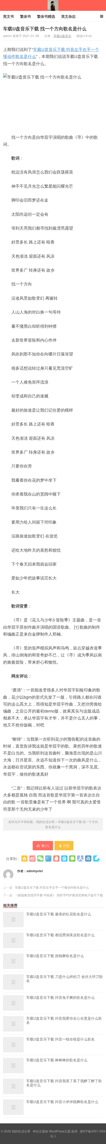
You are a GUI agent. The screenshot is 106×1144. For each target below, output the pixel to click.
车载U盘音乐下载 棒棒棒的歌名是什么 (56, 1060)
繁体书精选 (46, 16)
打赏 (66, 845)
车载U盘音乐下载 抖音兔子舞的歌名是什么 (60, 997)
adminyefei (34, 871)
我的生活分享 (53, 5)
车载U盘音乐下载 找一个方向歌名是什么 (44, 28)
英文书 (8, 16)
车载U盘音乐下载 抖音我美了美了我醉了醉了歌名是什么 (64, 1083)
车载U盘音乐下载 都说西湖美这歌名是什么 (60, 935)
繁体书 (25, 16)
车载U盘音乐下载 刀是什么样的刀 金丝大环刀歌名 (64, 978)
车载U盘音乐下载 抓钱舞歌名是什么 (55, 956)
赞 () (45, 845)
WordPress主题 (59, 1131)
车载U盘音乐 (62, 35)
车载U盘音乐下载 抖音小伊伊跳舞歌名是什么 (62, 1101)
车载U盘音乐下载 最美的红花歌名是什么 (58, 914)
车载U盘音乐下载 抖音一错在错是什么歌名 (60, 1039)
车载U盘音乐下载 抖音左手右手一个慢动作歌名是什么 (52, 887)
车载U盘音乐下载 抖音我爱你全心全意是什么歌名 (64, 1020)
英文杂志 (68, 16)
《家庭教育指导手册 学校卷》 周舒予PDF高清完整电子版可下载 (59, 895)
